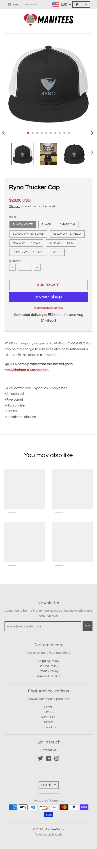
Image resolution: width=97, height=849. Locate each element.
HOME (48, 707)
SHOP (47, 712)
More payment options (48, 307)
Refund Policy (48, 666)
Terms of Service (48, 676)
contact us (48, 727)
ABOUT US (48, 717)
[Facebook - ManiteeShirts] (48, 758)
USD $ (29, 4)
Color (13, 217)
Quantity (15, 261)
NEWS (48, 722)
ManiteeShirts (54, 829)
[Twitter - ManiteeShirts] (40, 758)
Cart (83, 4)
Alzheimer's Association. (29, 370)
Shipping (15, 206)
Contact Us (48, 750)
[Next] (92, 133)
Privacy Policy (48, 671)
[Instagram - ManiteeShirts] (56, 758)
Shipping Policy (48, 661)
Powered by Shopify (48, 834)
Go (87, 626)
